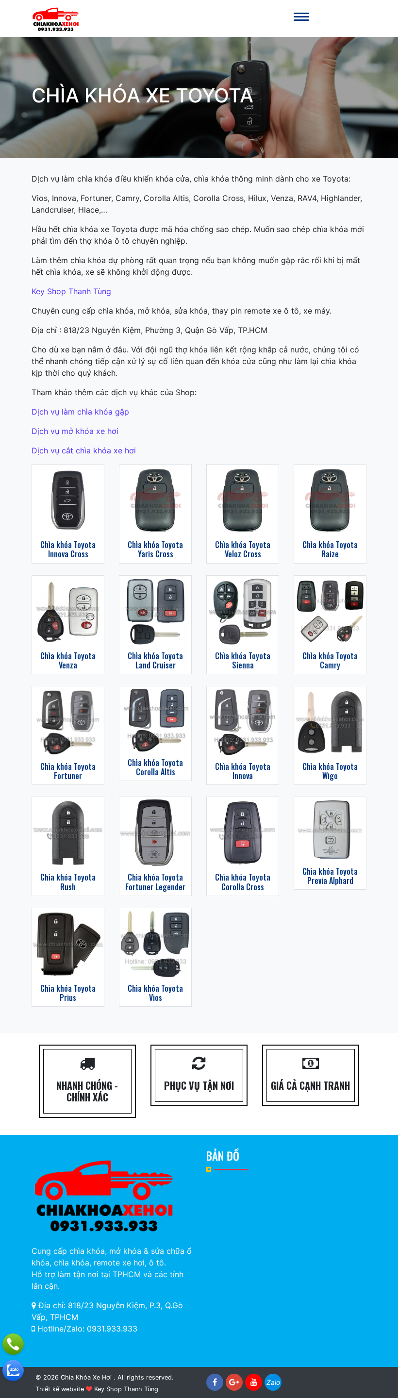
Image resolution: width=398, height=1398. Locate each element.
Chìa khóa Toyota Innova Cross (68, 549)
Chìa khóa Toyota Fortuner (68, 771)
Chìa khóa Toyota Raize (330, 549)
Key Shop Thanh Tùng (71, 291)
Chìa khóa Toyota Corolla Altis (155, 767)
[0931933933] (13, 1370)
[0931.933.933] (13, 1344)
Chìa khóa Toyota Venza (68, 660)
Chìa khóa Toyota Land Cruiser (155, 660)
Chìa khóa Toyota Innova (242, 771)
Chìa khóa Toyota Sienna (242, 660)
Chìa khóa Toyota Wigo (330, 771)
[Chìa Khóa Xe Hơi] (56, 18)
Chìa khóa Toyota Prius (68, 992)
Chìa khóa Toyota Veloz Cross (242, 549)
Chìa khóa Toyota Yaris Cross (155, 549)
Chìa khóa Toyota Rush (68, 881)
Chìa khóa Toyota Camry (330, 660)
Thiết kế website (59, 1389)
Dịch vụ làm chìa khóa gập (80, 411)
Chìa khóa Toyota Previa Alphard (330, 875)
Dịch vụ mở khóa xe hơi (75, 431)
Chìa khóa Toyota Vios (155, 992)
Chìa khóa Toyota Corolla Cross (242, 881)
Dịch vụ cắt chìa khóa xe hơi (84, 450)
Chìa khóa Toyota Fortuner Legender (155, 881)
